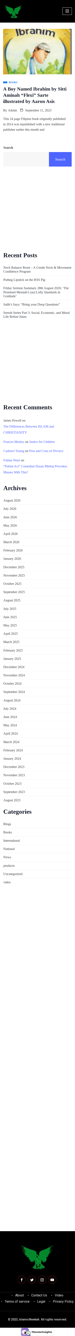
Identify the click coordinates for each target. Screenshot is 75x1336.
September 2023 (14, 792)
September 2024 (14, 692)
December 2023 (13, 767)
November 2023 (14, 775)
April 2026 (10, 534)
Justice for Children (42, 442)
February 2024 (13, 750)
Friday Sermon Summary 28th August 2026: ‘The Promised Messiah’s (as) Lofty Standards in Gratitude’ (36, 292)
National (9, 849)
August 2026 (11, 500)
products (9, 865)
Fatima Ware (11, 460)
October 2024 (12, 683)
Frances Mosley (13, 442)
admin (12, 110)
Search (8, 147)
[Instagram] (42, 1280)
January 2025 (12, 658)
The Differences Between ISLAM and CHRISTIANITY (28, 429)
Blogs (7, 824)
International (11, 840)
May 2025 (10, 625)
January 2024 (12, 758)
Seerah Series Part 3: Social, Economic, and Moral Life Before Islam (36, 314)
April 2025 (10, 633)
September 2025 (14, 592)
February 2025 (13, 650)
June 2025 (10, 617)
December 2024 (13, 667)
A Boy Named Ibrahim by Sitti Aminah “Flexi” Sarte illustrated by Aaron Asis (34, 95)
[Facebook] (22, 1280)
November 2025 (14, 575)
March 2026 (11, 542)
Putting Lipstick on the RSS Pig (24, 280)
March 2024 (11, 742)
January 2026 (12, 558)
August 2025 (11, 600)
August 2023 (11, 800)
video (7, 882)
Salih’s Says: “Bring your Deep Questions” (31, 304)
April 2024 (10, 733)
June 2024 (10, 717)
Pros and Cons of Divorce (46, 451)
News (7, 857)
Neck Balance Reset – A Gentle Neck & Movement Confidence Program (37, 269)
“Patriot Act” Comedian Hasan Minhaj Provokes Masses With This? (35, 469)
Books (7, 832)
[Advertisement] (37, 208)
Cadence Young (13, 451)
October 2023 (12, 783)
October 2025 (12, 583)
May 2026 (10, 525)
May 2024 (10, 725)
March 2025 (11, 642)
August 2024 (11, 700)
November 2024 (14, 675)
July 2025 (9, 609)
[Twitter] (32, 1280)
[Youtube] (52, 1280)
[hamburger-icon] (67, 11)
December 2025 (13, 567)
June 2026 (10, 517)
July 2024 (9, 708)
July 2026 (9, 508)
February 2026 (13, 550)
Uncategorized (12, 874)
